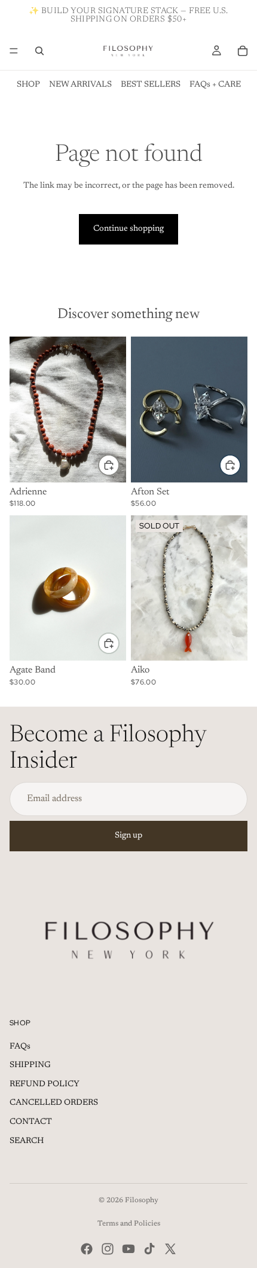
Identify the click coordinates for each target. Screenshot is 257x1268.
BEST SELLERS (150, 85)
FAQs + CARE (215, 85)
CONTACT (31, 1122)
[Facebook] (86, 1249)
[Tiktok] (149, 1249)
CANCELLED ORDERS (54, 1103)
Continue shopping (128, 229)
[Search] (39, 51)
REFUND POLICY (44, 1084)
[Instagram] (107, 1249)
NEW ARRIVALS (80, 85)
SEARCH (27, 1141)
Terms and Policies (128, 1223)
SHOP (28, 85)
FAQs (20, 1047)
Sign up (128, 836)
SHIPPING (30, 1065)
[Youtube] (128, 1249)
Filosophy (141, 1200)
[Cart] (243, 51)
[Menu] (13, 51)
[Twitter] (170, 1249)
